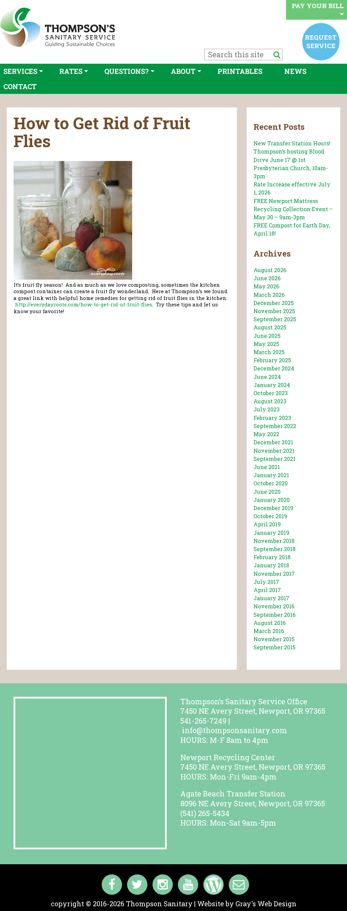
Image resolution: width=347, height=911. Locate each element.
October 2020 (270, 483)
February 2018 (271, 557)
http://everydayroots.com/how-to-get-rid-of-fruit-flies (83, 304)
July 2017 (266, 581)
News (295, 71)
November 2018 (273, 540)
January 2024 (271, 384)
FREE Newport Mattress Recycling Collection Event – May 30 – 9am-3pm (293, 209)
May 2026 (266, 286)
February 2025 (272, 360)
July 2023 (266, 409)
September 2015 (274, 647)
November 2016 (273, 606)
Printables (240, 71)
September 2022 (274, 425)
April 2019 (267, 524)
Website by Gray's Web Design (247, 903)
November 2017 (274, 573)
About (183, 71)
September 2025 (274, 319)
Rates (70, 71)
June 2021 (266, 466)
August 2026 (269, 270)
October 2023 (270, 393)
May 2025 (266, 343)
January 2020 (271, 499)
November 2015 (273, 639)
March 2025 (269, 352)
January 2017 (271, 598)
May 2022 (266, 434)
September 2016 (274, 614)
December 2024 (273, 368)
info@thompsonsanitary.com (234, 730)
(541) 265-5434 (204, 813)
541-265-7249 (203, 721)
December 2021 (273, 442)
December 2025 (273, 302)
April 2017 (267, 589)
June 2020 (267, 491)
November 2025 (274, 311)
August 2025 (269, 327)
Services (20, 71)
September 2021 (274, 458)
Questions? (126, 71)
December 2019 (273, 507)
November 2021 (273, 450)
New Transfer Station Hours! (291, 143)
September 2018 (274, 548)
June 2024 (267, 376)
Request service (321, 41)
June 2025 (267, 335)
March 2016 (268, 630)
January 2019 (271, 532)
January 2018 (271, 565)
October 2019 (270, 516)
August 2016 (269, 622)
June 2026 (267, 278)
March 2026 (269, 294)
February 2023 (272, 417)
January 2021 (271, 475)
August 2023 (269, 401)
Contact (20, 86)
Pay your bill (318, 5)
